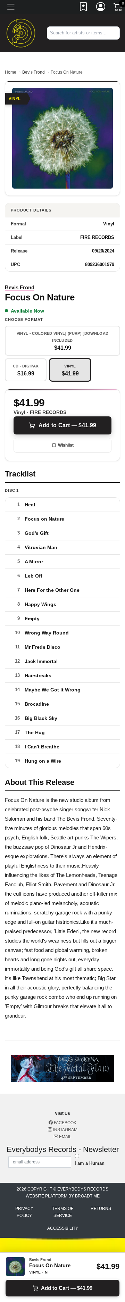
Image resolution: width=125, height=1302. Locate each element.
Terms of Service (62, 1212)
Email (65, 1136)
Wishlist (66, 445)
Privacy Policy (24, 1212)
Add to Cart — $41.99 (67, 425)
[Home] (20, 32)
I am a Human (90, 1163)
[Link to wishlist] (84, 8)
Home (10, 72)
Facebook (64, 1122)
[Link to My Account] (101, 8)
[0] (118, 8)
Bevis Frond (33, 72)
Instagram (64, 1129)
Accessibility (62, 1228)
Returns (101, 1208)
